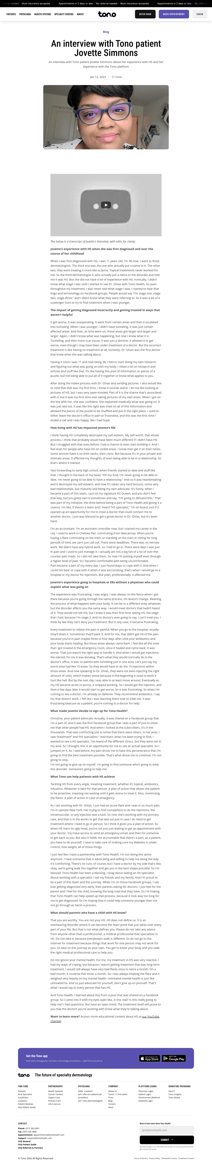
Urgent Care (54, 1097)
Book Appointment (174, 14)
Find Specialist (25, 1094)
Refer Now (145, 14)
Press (110, 1097)
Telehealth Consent (169, 1158)
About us (113, 1091)
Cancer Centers (56, 1094)
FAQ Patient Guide (27, 1107)
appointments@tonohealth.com (41, 1134)
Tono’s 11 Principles (117, 1094)
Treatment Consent (186, 1158)
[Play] (106, 205)
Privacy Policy (154, 1158)
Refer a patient (86, 1091)
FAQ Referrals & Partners (31, 1147)
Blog (110, 1100)
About (80, 14)
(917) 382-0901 (29, 1128)
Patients (22, 1091)
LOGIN (200, 14)
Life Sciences (54, 1104)
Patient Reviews (26, 1104)
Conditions (23, 1097)
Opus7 (171, 1091)
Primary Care (55, 1100)
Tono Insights (174, 1094)
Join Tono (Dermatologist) (90, 1100)
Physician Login (145, 1091)
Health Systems (56, 1091)
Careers (112, 1104)
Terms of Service (141, 1158)
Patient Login (144, 1094)
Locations (23, 1100)
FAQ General (24, 1141)
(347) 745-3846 (27, 1131)
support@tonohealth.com (35, 1138)
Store (110, 1107)
